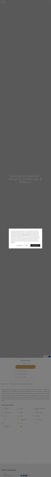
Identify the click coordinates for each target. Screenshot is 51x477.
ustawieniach (13, 242)
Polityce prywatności (25, 234)
